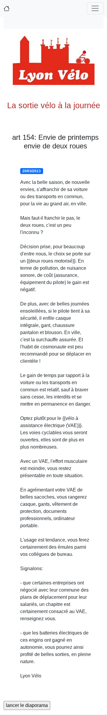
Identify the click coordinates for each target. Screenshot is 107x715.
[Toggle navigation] (95, 8)
